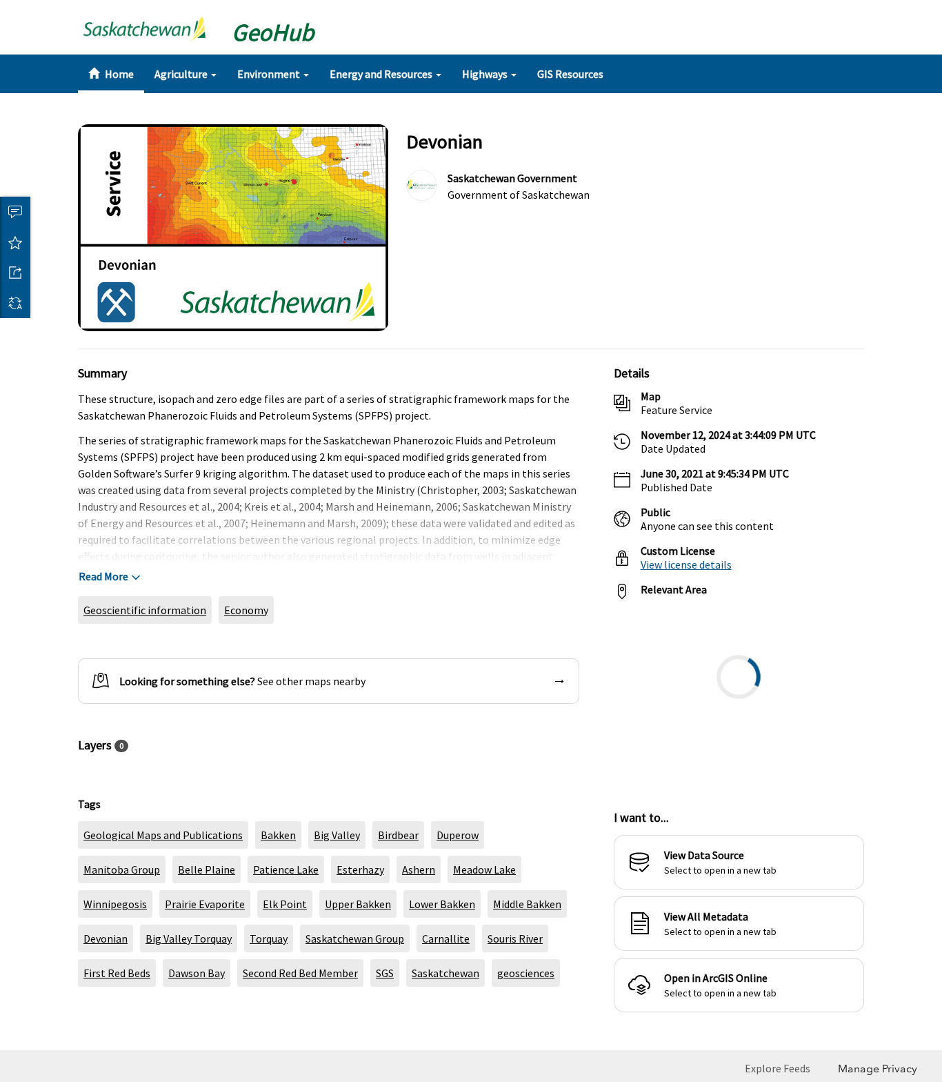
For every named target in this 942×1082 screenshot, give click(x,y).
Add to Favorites (15, 242)
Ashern (418, 902)
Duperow (458, 868)
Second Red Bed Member (300, 1006)
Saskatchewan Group (354, 971)
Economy (246, 643)
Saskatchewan (445, 1006)
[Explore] (739, 730)
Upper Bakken (358, 937)
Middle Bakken (527, 937)
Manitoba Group (121, 902)
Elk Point (285, 937)
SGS (385, 1006)
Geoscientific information (144, 643)
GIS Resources (570, 74)
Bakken (278, 868)
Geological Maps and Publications (163, 868)
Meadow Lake (484, 902)
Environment (269, 74)
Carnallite (446, 971)
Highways (486, 74)
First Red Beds (116, 1006)
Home (118, 74)
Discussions (15, 212)
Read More (103, 609)
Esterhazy (360, 902)
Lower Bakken (442, 937)
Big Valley (337, 868)
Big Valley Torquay (189, 971)
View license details (686, 597)
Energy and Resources (382, 74)
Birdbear (398, 868)
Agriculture (182, 74)
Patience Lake (286, 902)
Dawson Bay (196, 1006)
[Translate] (15, 303)
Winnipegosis (115, 937)
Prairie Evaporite (205, 937)
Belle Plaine (206, 902)
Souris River (515, 971)
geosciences (525, 1006)
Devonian (105, 971)
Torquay (269, 971)
